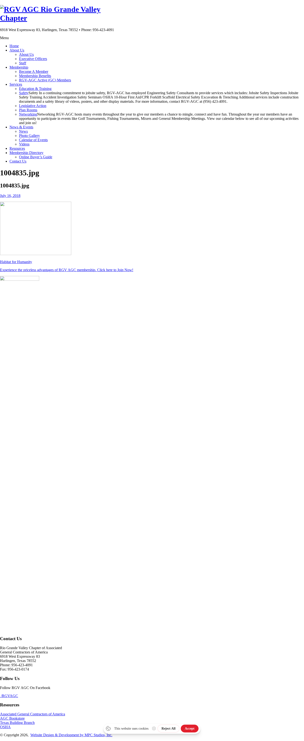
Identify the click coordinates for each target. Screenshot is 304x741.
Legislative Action (32, 106)
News (23, 131)
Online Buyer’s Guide (35, 157)
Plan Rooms (28, 110)
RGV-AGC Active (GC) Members (45, 80)
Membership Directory (26, 153)
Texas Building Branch (17, 723)
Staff (22, 63)
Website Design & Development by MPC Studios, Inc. (71, 735)
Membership (19, 67)
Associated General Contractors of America (32, 714)
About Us (17, 50)
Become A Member (33, 72)
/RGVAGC (9, 696)
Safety (23, 93)
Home (14, 46)
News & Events (21, 127)
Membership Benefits (35, 76)
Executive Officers (33, 59)
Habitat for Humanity (16, 262)
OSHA (5, 727)
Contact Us (18, 161)
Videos (24, 144)
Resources (17, 148)
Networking (28, 114)
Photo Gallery (29, 136)
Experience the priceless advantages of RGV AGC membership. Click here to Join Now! (66, 270)
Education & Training (35, 89)
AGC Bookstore (12, 718)
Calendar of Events (33, 140)
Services (16, 84)
